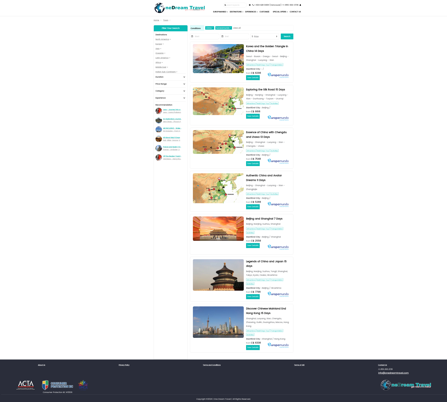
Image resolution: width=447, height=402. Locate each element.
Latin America (162, 57)
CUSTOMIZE (264, 11)
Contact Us (382, 365)
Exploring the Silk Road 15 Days (265, 89)
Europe (159, 44)
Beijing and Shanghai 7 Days (264, 219)
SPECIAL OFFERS (279, 11)
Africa (158, 62)
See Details (253, 77)
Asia (157, 48)
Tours (165, 20)
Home (156, 20)
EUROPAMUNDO (219, 11)
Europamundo (222, 27)
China (209, 27)
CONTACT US (295, 11)
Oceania (160, 53)
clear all (237, 27)
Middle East (161, 67)
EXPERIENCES (250, 11)
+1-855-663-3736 (385, 369)
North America (162, 39)
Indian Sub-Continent (166, 71)
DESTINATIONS (236, 11)
